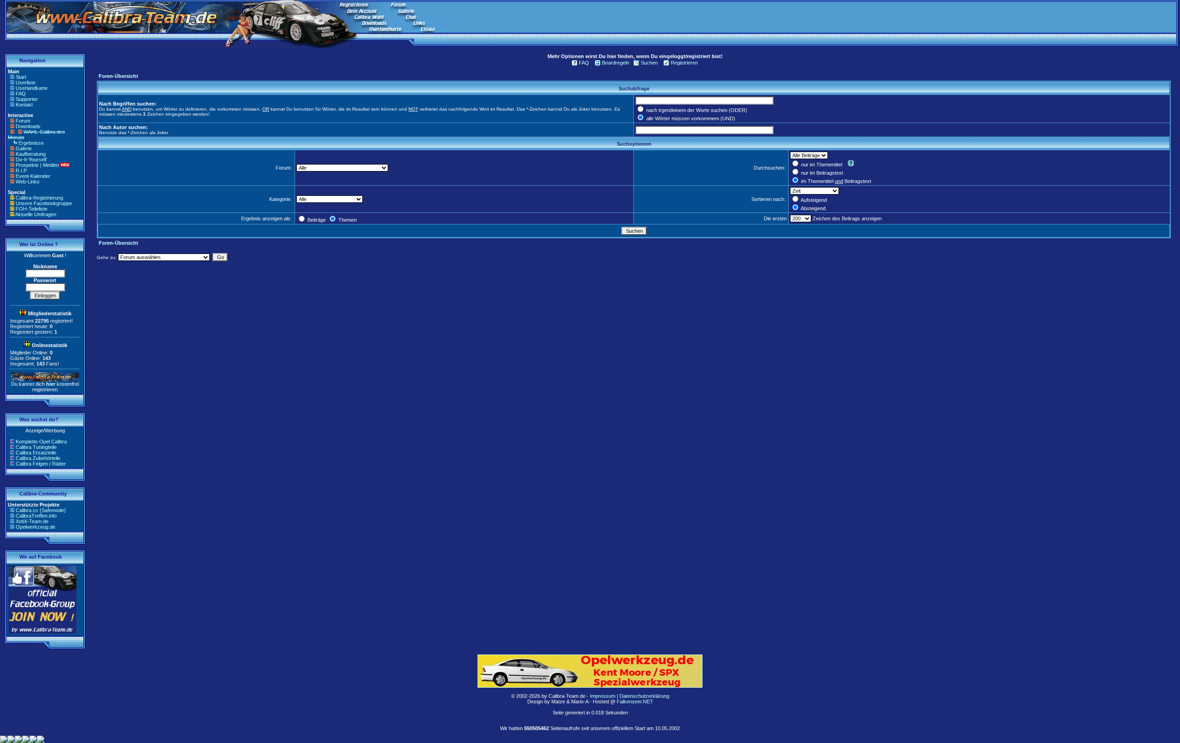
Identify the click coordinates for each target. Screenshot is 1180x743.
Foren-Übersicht (118, 76)
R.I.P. (22, 170)
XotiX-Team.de (32, 521)
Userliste (25, 82)
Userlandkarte (31, 88)
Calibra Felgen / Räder (41, 463)
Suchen (649, 62)
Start (21, 77)
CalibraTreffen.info (36, 516)
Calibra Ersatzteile (36, 452)
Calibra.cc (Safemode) (41, 510)
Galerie (24, 148)
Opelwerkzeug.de (35, 527)
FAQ (21, 93)
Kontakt (24, 104)
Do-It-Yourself (31, 159)
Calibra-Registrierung (39, 197)
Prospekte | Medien (37, 165)
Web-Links (28, 181)
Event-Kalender (33, 176)
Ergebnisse (31, 143)
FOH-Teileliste (31, 209)
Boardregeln (615, 62)
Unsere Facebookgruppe (44, 203)
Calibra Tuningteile (36, 447)
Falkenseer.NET (635, 701)
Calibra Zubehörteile (38, 458)
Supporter (27, 99)
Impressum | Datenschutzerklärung (629, 696)
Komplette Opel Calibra (41, 441)
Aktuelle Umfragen (35, 214)
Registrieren (684, 62)
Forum (23, 121)
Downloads (28, 126)
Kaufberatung (31, 154)
